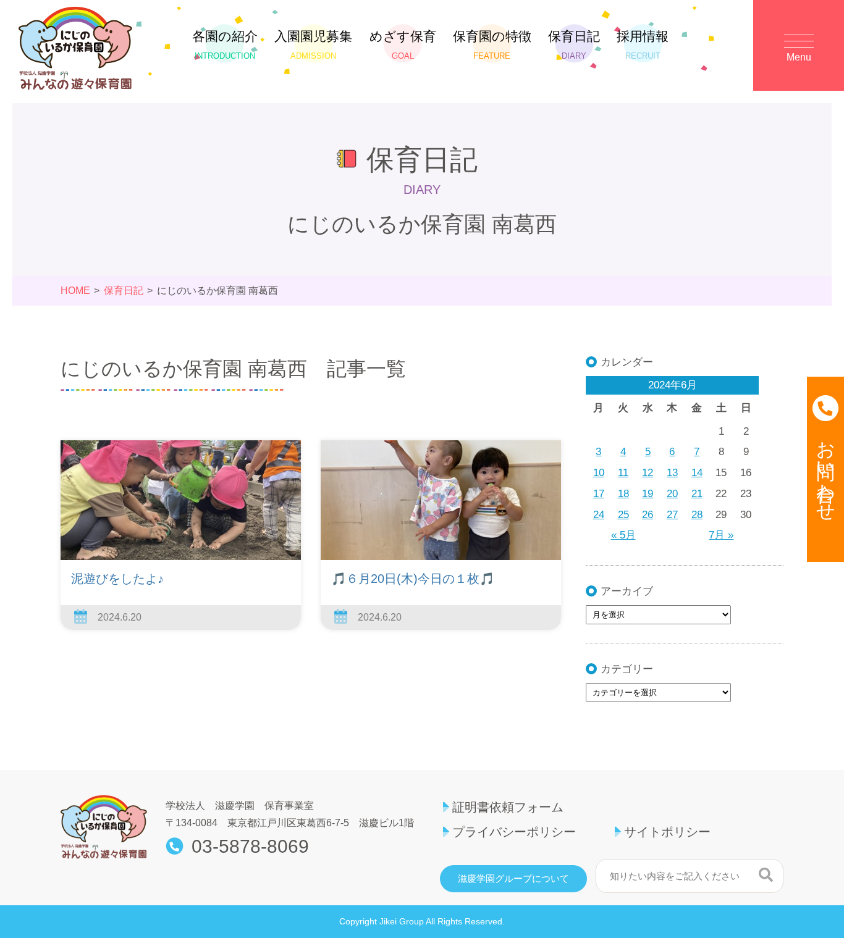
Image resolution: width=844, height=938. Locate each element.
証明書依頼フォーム (507, 807)
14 (697, 473)
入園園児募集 (313, 45)
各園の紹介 (225, 45)
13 (672, 473)
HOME (75, 290)
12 (647, 473)
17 (598, 494)
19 (647, 494)
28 (697, 515)
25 (623, 515)
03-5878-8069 (250, 846)
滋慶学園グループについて (513, 879)
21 (697, 494)
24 (598, 515)
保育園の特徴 (492, 45)
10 (598, 473)
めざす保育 (402, 45)
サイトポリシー (667, 832)
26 (647, 515)
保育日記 (574, 45)
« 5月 (623, 535)
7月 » (721, 535)
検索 (766, 874)
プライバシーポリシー (514, 832)
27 (672, 515)
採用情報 (643, 45)
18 (623, 494)
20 (672, 494)
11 (623, 473)
